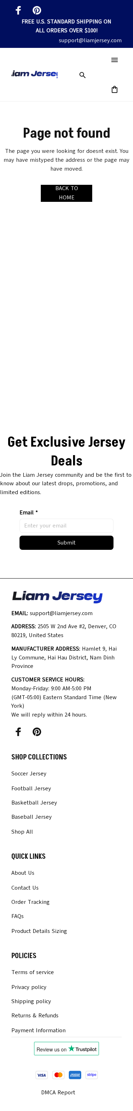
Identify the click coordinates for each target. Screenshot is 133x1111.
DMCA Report (58, 1092)
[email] (90, 40)
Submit (66, 543)
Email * (29, 512)
